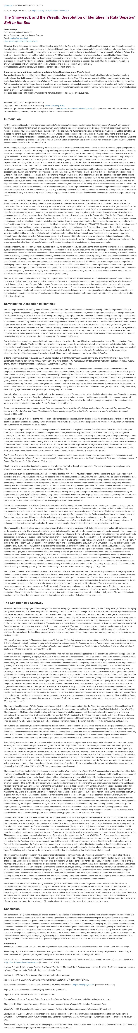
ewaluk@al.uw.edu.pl (19, 38)
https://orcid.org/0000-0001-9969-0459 (20, 41)
